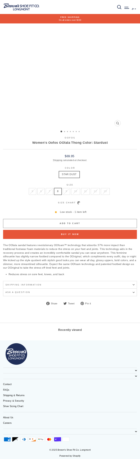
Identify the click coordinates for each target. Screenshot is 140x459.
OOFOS (70, 138)
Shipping (57, 160)
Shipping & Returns (14, 395)
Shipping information (23, 285)
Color (70, 168)
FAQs (6, 389)
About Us (8, 417)
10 (75, 191)
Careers (7, 423)
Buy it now (70, 234)
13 (105, 191)
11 (85, 191)
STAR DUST (69, 174)
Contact (7, 384)
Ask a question (17, 292)
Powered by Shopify (69, 456)
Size (70, 185)
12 (95, 191)
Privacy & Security (13, 400)
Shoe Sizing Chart (13, 406)
